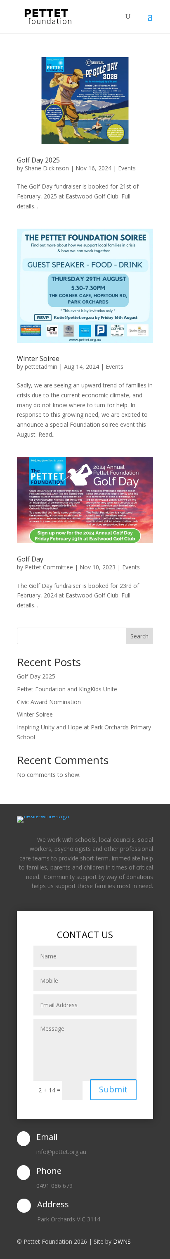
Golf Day (30, 559)
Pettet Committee (49, 567)
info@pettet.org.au (61, 1152)
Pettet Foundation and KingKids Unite (67, 689)
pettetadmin (41, 366)
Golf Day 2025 (38, 160)
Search (139, 636)
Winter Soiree (38, 358)
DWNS (122, 1241)
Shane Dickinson (47, 168)
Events (127, 168)
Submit (113, 1089)
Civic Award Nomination (49, 702)
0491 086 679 (54, 1186)
